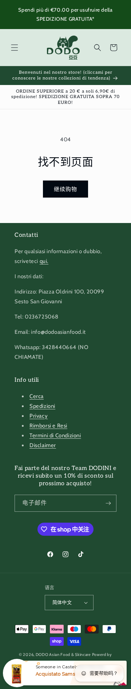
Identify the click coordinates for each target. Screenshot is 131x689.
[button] (15, 48)
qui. (44, 261)
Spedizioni (42, 406)
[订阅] (108, 503)
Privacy (38, 416)
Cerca (36, 396)
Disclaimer (42, 445)
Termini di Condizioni (55, 435)
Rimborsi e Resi (48, 425)
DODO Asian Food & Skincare (63, 654)
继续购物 (65, 189)
